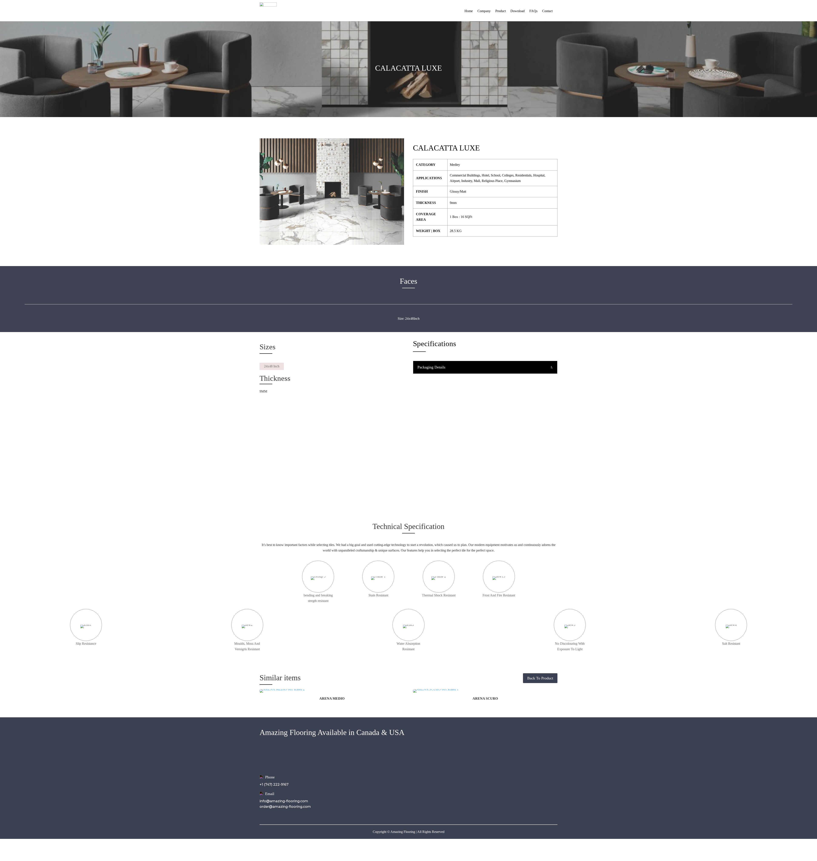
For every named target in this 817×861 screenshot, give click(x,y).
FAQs (533, 11)
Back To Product (540, 678)
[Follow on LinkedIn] (520, 755)
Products (366, 763)
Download (517, 11)
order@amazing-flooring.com (285, 807)
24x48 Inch (271, 366)
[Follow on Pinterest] (528, 755)
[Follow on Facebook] (503, 755)
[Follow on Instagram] (511, 755)
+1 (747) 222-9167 (274, 784)
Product (500, 11)
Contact (547, 11)
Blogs (363, 775)
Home (468, 11)
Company (484, 11)
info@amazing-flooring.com (284, 801)
